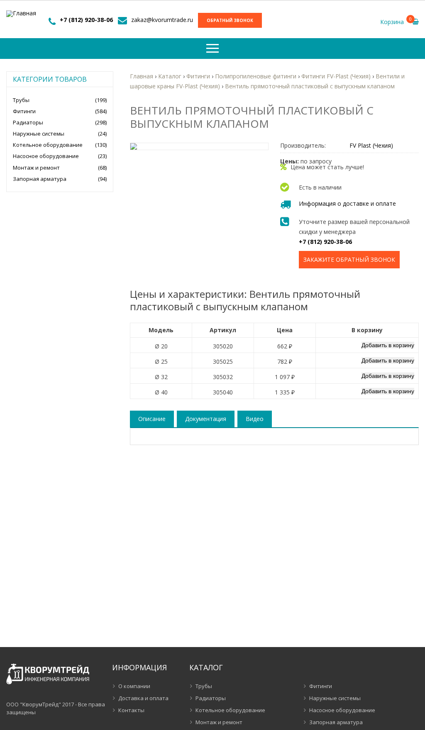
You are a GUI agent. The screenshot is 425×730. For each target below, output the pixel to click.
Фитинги (24, 111)
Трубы (21, 100)
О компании (134, 686)
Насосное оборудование (46, 156)
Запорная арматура (39, 178)
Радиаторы (28, 122)
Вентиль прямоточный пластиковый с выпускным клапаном (310, 86)
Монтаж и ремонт (36, 167)
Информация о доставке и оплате (347, 203)
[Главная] (21, 13)
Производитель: (303, 145)
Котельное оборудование (48, 144)
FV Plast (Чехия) (371, 145)
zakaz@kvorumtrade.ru (162, 20)
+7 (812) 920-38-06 (86, 20)
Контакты (131, 710)
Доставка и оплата (143, 698)
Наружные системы (38, 133)
